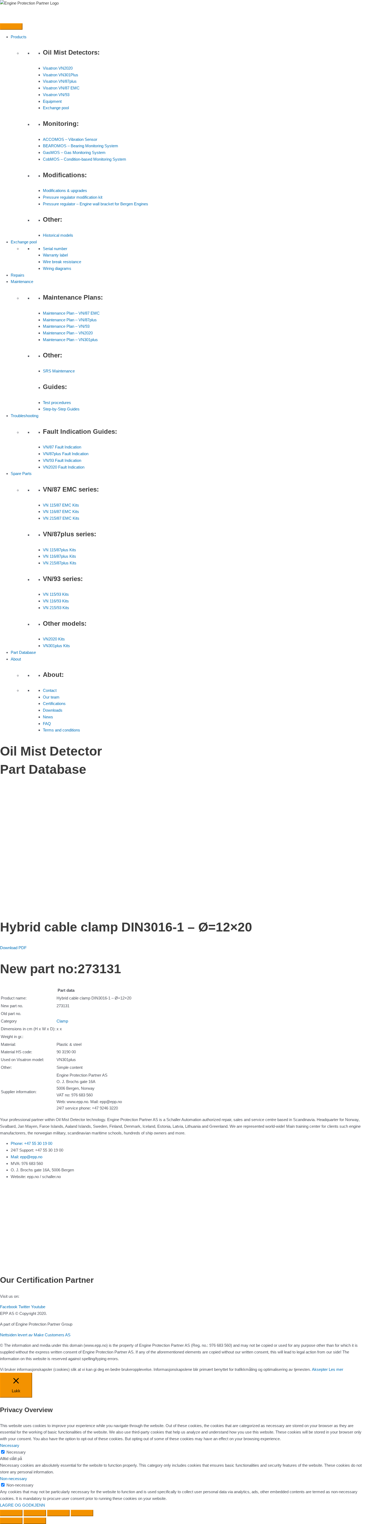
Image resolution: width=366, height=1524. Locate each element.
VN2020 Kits (54, 639)
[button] (13, 947)
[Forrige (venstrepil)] (11, 1521)
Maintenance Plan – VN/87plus (70, 320)
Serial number (55, 248)
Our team (51, 697)
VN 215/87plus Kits (59, 563)
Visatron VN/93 (56, 94)
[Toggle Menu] (11, 26)
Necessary (16, 1452)
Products (19, 37)
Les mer (336, 1369)
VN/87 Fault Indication (62, 447)
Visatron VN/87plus (60, 81)
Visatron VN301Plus (60, 75)
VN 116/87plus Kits (59, 556)
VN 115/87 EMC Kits (61, 505)
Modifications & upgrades (65, 190)
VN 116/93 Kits (56, 601)
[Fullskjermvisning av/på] (35, 1513)
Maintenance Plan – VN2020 (68, 333)
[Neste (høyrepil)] (35, 1521)
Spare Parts (21, 473)
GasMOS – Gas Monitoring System (74, 152)
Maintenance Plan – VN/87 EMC (71, 313)
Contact (50, 690)
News (48, 717)
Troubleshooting (24, 415)
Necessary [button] (9, 1445)
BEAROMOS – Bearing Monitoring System (80, 146)
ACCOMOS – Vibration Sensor (70, 139)
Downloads (52, 710)
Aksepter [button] (320, 1369)
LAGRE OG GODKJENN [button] (22, 1505)
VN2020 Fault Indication (63, 467)
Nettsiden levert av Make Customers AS (35, 1335)
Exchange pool (56, 107)
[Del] (58, 1513)
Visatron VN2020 (58, 68)
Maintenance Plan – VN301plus (70, 339)
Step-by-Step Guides (61, 409)
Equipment (52, 101)
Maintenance (22, 281)
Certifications (54, 703)
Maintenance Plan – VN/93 (66, 326)
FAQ (47, 723)
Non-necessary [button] (13, 1478)
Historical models (58, 235)
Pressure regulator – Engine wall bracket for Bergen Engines (95, 204)
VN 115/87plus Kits (59, 550)
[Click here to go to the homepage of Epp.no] (29, 3)
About (16, 659)
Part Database (23, 652)
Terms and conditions (61, 730)
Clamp (62, 1021)
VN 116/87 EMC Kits (61, 511)
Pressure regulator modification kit (72, 197)
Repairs (17, 275)
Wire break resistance (62, 261)
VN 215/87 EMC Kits (61, 518)
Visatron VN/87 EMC (61, 88)
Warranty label (55, 255)
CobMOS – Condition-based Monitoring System (84, 159)
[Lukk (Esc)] (82, 1513)
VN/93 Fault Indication (62, 460)
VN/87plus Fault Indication (65, 453)
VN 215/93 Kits (56, 607)
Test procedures (57, 402)
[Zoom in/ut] (11, 1513)
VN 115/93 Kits (56, 594)
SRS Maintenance (59, 371)
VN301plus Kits (56, 645)
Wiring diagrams (57, 268)
